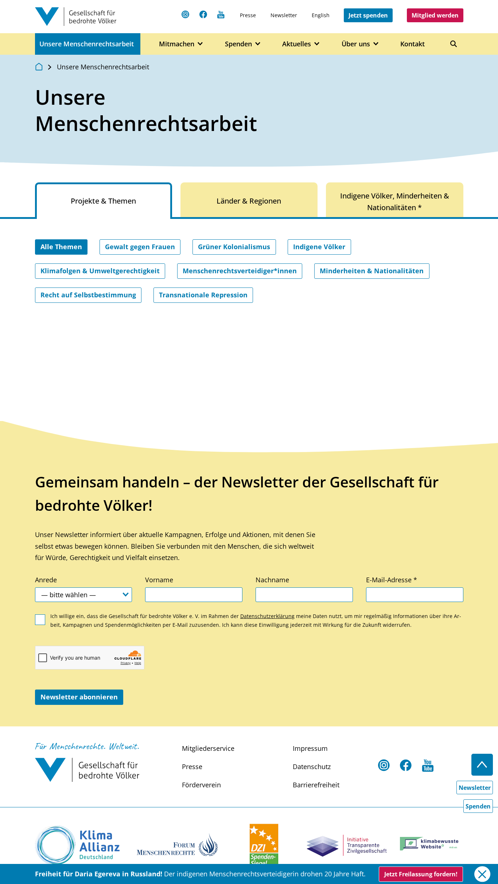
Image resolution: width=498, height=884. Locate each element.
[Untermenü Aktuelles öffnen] (317, 44)
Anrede (46, 579)
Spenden (238, 43)
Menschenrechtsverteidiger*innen (240, 270)
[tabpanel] (249, 292)
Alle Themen (61, 246)
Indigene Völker (319, 246)
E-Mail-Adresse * (391, 579)
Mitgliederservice (208, 748)
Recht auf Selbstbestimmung (88, 294)
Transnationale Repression (203, 294)
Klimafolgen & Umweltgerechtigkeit (100, 270)
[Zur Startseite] (39, 66)
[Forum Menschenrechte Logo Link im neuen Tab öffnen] (177, 843)
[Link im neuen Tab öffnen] (77, 845)
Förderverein (201, 784)
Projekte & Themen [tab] (103, 201)
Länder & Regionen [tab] (249, 201)
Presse (248, 15)
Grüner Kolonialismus (234, 246)
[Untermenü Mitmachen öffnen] (200, 44)
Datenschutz (312, 766)
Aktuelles (296, 43)
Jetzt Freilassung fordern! (421, 874)
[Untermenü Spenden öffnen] (258, 44)
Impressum (310, 748)
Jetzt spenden (368, 15)
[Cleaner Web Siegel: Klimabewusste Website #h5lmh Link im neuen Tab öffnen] (431, 843)
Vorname (159, 579)
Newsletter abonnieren (79, 696)
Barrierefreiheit (316, 784)
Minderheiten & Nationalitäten (372, 270)
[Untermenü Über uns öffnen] (376, 44)
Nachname (272, 579)
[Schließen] (482, 874)
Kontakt (412, 43)
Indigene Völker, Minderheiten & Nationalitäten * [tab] (394, 201)
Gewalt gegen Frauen (140, 246)
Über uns (356, 43)
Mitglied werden (435, 15)
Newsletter (284, 15)
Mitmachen (176, 43)
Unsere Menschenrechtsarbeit (86, 43)
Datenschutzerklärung (267, 616)
